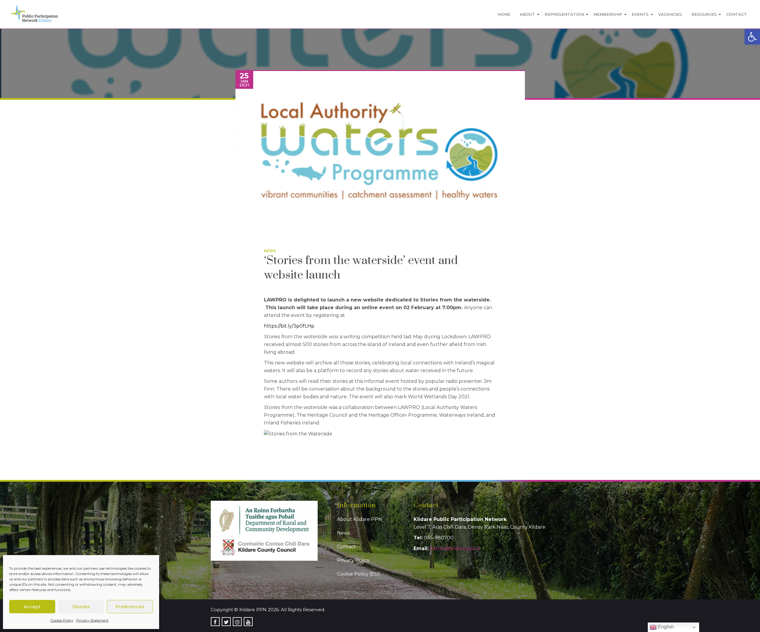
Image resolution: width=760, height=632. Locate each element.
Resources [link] (704, 14)
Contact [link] (736, 14)
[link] (752, 37)
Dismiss (81, 606)
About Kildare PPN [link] (359, 519)
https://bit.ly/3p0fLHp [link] (289, 326)
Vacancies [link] (670, 14)
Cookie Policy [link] (61, 620)
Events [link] (640, 14)
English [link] (665, 626)
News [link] (270, 251)
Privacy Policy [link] (353, 560)
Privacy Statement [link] (92, 620)
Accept (32, 606)
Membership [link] (607, 14)
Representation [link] (564, 14)
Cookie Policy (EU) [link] (358, 574)
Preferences (129, 606)
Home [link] (504, 14)
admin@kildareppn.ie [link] (455, 548)
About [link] (527, 14)
